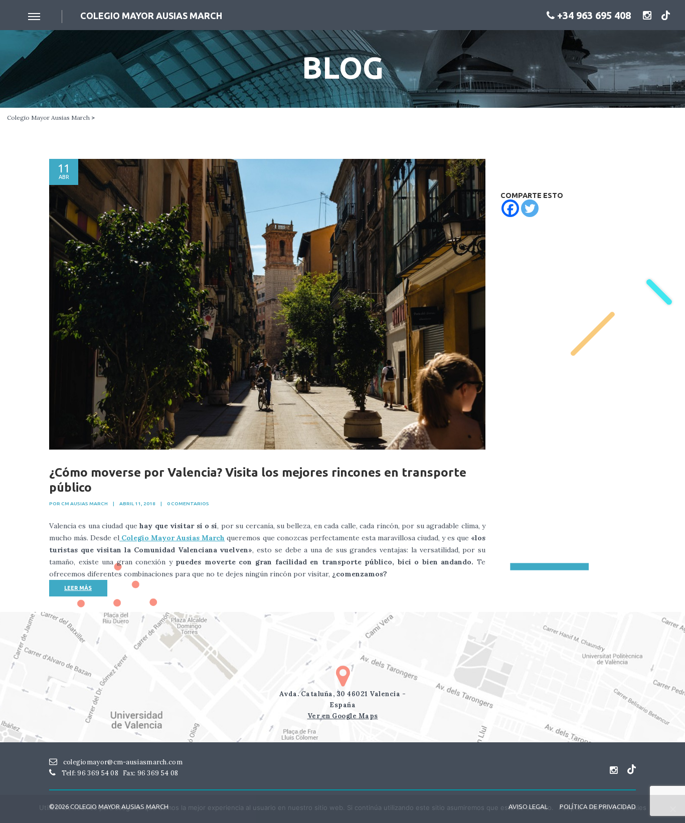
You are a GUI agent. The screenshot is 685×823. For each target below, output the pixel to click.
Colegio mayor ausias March (151, 16)
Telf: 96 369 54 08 (89, 773)
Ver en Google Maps (342, 716)
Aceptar (571, 807)
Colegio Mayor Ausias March (48, 117)
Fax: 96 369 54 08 (150, 773)
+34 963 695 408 (593, 15)
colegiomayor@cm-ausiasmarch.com (122, 762)
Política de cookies (617, 807)
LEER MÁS (78, 588)
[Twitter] (530, 208)
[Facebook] (510, 208)
